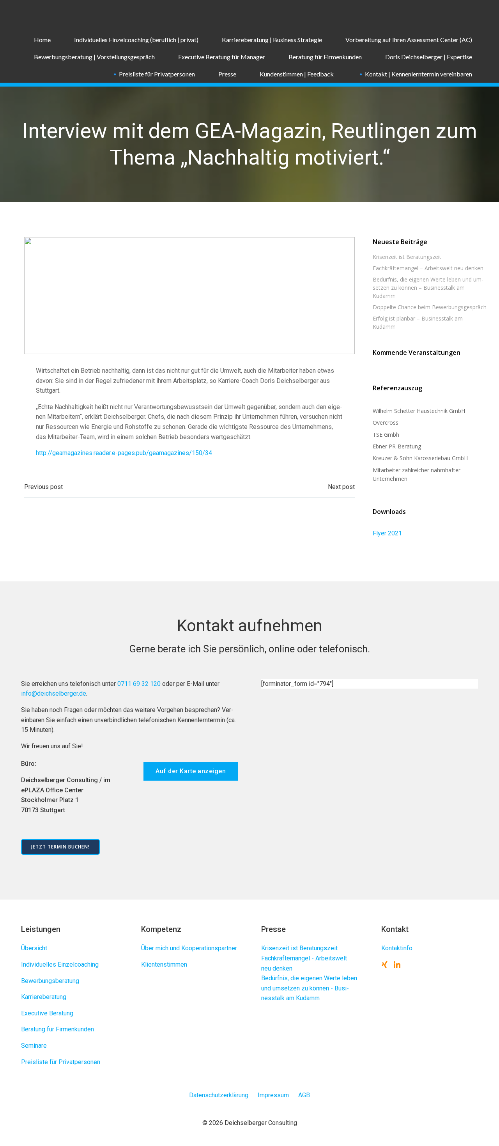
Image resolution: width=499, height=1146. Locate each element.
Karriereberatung (43, 997)
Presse (227, 74)
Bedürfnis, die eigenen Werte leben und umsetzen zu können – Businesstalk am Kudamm (428, 287)
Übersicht (34, 948)
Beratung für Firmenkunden (325, 56)
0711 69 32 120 (139, 683)
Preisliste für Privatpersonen (60, 1062)
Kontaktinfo (396, 948)
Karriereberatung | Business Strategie (272, 39)
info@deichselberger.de (53, 693)
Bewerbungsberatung (50, 981)
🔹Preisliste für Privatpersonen (153, 74)
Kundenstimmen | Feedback (297, 74)
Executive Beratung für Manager (221, 56)
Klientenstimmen (164, 964)
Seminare (34, 1045)
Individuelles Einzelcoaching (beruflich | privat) (136, 39)
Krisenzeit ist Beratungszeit (407, 256)
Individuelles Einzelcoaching (60, 964)
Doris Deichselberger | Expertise (428, 56)
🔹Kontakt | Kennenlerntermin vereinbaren (414, 74)
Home (42, 39)
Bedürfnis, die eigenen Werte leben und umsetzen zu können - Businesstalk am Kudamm (309, 988)
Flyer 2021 (387, 533)
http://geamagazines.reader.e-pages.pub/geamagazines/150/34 (124, 453)
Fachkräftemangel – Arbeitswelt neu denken (428, 268)
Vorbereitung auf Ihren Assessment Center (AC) (408, 39)
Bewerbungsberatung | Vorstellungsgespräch (94, 56)
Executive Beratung (47, 1013)
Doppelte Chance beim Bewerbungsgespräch (430, 307)
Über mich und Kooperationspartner (189, 948)
